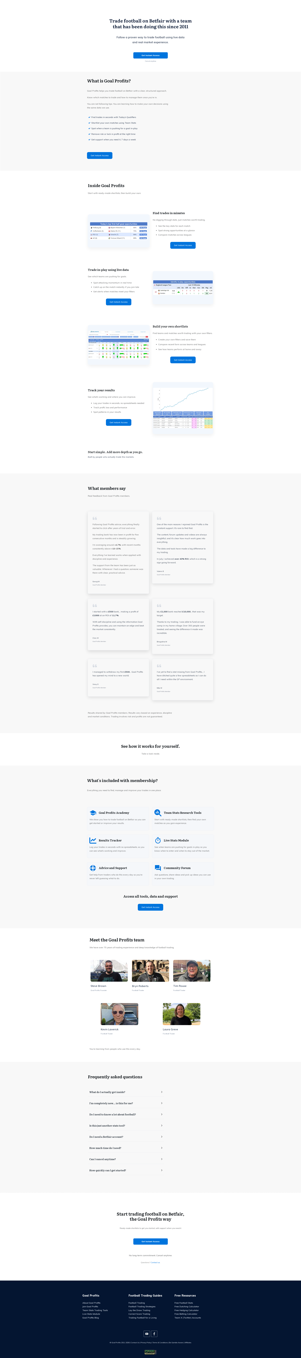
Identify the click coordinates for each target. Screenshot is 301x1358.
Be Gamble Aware (176, 1343)
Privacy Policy (146, 1343)
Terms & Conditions (160, 1343)
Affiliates (187, 1343)
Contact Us (135, 1343)
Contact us (155, 1262)
